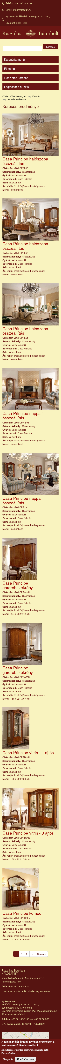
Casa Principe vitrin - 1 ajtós (28, 752)
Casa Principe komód (21, 913)
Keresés (50, 46)
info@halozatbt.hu (22, 9)
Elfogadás (8, 1059)
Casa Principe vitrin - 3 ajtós (28, 833)
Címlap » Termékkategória (14, 96)
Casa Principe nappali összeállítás (22, 415)
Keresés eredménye (17, 99)
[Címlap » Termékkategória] (30, 33)
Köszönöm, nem (25, 1059)
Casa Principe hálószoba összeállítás (25, 161)
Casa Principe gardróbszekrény (17, 585)
